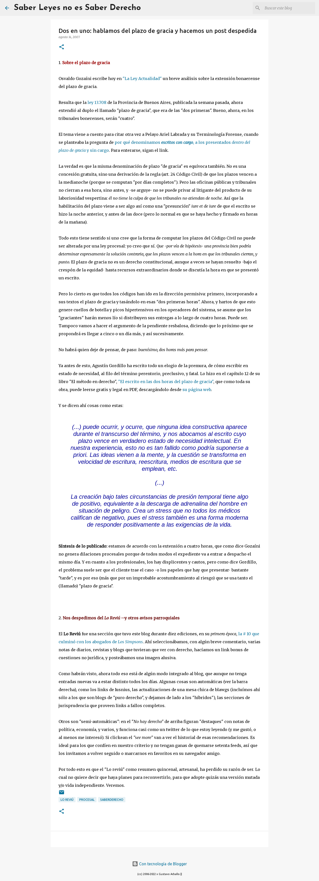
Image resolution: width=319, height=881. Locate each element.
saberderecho (111, 799)
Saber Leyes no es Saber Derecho (77, 8)
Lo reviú (67, 799)
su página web (196, 389)
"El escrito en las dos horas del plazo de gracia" (165, 381)
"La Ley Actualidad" (142, 78)
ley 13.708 (96, 102)
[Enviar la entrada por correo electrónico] (62, 794)
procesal (86, 799)
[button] (62, 47)
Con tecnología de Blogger (162, 864)
